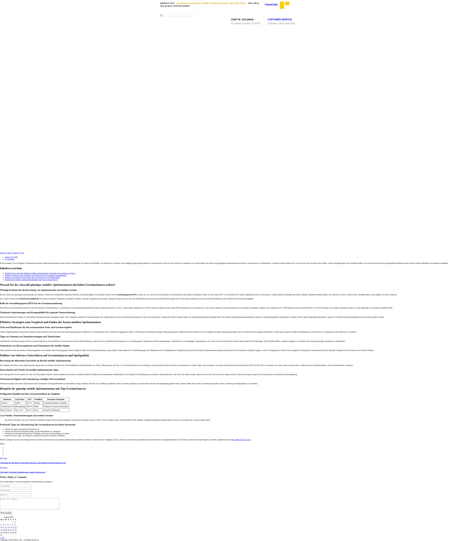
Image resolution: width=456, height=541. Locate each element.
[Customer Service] (270, 14)
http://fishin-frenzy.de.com (241, 440)
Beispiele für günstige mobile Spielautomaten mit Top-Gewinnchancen (31, 280)
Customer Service (280, 19)
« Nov (2, 538)
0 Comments (9, 259)
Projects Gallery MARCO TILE (12, 253)
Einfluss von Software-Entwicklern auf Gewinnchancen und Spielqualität (32, 278)
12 (6, 527)
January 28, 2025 (11, 257)
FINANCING (271, 4)
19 (6, 530)
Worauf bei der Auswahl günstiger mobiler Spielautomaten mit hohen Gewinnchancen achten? (40, 273)
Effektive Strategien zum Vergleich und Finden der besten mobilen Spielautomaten (35, 275)
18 (4, 530)
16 (16, 527)
